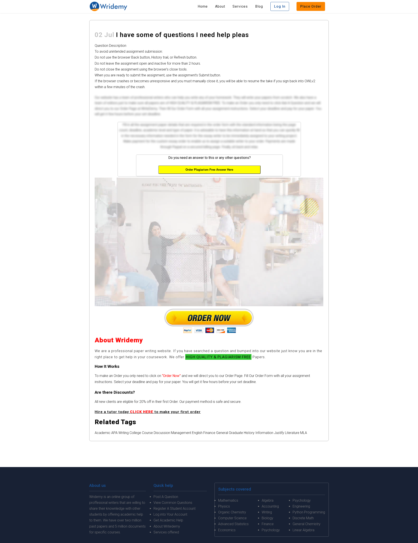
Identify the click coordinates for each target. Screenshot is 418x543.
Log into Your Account (170, 514)
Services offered (166, 532)
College (135, 433)
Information (264, 433)
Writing (123, 433)
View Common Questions (172, 503)
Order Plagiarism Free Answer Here (209, 169)
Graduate (236, 433)
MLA (303, 433)
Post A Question (165, 497)
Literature (292, 433)
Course (147, 433)
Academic (102, 433)
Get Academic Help (168, 520)
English (197, 433)
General (222, 433)
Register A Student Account (174, 508)
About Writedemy (166, 526)
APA (114, 433)
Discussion (162, 433)
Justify (279, 433)
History (249, 433)
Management (181, 433)
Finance (209, 433)
